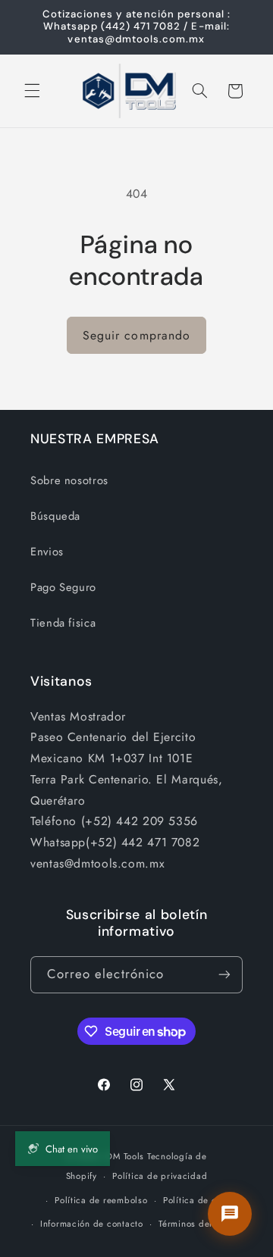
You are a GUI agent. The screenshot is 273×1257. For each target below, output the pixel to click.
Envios (47, 551)
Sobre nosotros (69, 480)
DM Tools (125, 1156)
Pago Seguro (63, 587)
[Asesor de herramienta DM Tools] (230, 1214)
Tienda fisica (63, 622)
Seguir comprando (136, 335)
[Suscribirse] (224, 974)
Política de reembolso (101, 1200)
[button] (31, 90)
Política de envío (198, 1200)
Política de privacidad (159, 1176)
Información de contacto (91, 1224)
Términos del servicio (203, 1224)
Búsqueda (55, 516)
